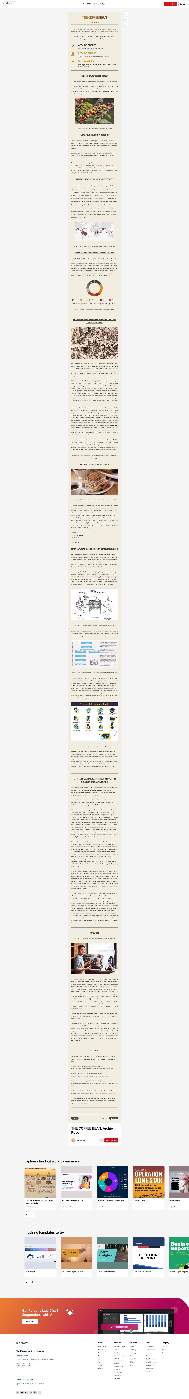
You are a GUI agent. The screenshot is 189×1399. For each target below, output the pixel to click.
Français (41, 1384)
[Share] (126, 19)
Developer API (150, 1365)
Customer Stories (151, 1350)
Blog (163, 1353)
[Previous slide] (27, 1215)
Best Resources (150, 1359)
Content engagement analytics (118, 1361)
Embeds (116, 1350)
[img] (97, 282)
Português (30, 1384)
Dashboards (102, 1353)
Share (75, 1118)
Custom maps (118, 1372)
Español (36, 1384)
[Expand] (126, 14)
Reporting (133, 1353)
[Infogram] (9, 4)
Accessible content (120, 1356)
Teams (132, 1365)
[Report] (126, 24)
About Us (164, 1347)
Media (132, 1347)
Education (133, 1362)
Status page (149, 1368)
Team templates (119, 1366)
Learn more (30, 1321)
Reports (100, 1350)
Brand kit (116, 1353)
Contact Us (20, 1380)
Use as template (170, 4)
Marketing (133, 1350)
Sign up (182, 4)
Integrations (117, 1375)
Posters (100, 1368)
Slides (100, 1365)
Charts (100, 1359)
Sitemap (148, 1371)
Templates (117, 1378)
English (18, 1384)
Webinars (149, 1356)
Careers (164, 1350)
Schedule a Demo (151, 1362)
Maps (100, 1356)
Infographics (102, 1347)
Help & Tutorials (150, 1347)
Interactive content (119, 1347)
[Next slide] (32, 1215)
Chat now (29, 1380)
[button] (76, 300)
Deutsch (23, 1384)
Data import (117, 1369)
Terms (18, 1355)
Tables (100, 1362)
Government (133, 1356)
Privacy (25, 1355)
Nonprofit (133, 1359)
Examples (149, 1353)
